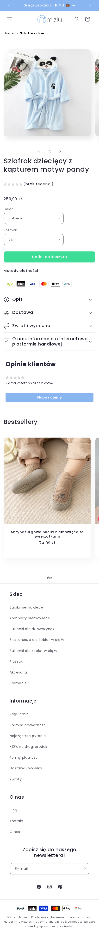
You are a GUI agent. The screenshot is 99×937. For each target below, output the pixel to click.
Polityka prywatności (28, 725)
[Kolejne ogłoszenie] (90, 5)
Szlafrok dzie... (34, 33)
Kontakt (17, 821)
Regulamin (19, 714)
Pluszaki (17, 661)
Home (9, 33)
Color (8, 209)
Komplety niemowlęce (30, 618)
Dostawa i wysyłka (26, 768)
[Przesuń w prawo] (60, 151)
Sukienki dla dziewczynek (32, 629)
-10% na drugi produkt (29, 746)
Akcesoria (18, 672)
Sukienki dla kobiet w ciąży (33, 650)
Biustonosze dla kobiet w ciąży (37, 639)
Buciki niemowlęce (26, 607)
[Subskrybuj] (84, 868)
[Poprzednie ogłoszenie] (9, 5)
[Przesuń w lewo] (39, 151)
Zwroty (16, 779)
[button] (9, 19)
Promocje (18, 683)
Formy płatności (24, 757)
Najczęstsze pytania (28, 735)
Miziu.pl (25, 917)
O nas (15, 831)
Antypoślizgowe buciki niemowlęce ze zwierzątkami (47, 534)
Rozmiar (10, 230)
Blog (13, 810)
